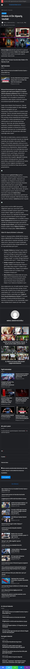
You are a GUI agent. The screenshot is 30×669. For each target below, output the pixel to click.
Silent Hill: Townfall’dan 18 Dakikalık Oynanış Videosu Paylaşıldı (22, 399)
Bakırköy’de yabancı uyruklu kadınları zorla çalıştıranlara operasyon (14, 595)
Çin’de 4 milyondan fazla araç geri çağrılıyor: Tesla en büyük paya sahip (6, 400)
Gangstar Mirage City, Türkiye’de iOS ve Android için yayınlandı (7, 383)
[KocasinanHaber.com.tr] (15, 5)
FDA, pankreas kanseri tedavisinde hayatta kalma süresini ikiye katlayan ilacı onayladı (14, 567)
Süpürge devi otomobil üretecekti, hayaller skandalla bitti (19, 580)
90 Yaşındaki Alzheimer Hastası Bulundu (17, 557)
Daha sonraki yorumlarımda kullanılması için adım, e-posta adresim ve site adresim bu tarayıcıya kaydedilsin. (14, 470)
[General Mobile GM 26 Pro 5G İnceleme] (7, 410)
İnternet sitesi (4, 462)
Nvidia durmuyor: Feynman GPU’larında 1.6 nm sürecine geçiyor (22, 417)
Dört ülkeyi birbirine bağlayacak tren (12, 590)
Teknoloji (10, 10)
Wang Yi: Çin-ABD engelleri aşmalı (11, 541)
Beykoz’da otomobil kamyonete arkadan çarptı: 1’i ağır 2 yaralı (19, 535)
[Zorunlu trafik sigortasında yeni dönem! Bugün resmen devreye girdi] (6, 512)
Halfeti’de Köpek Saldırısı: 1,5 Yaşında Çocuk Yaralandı (19, 503)
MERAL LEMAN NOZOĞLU (9, 22)
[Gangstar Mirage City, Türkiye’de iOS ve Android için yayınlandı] (7, 377)
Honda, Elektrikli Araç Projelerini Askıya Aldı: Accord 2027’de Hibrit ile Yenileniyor (20, 80)
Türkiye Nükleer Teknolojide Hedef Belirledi (19, 550)
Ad (2, 451)
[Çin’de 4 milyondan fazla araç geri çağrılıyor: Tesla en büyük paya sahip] (7, 392)
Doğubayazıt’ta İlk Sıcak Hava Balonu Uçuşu (14, 498)
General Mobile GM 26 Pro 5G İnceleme (7, 416)
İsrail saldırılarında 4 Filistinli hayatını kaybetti (15, 563)
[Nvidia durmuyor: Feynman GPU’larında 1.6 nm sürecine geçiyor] (22, 410)
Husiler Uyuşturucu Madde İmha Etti (12, 545)
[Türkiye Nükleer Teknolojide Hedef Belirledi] (6, 551)
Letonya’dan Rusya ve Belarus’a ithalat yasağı (15, 586)
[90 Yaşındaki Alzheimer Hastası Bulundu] (6, 558)
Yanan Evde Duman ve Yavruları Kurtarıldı (13, 494)
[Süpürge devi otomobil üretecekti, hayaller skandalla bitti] (6, 581)
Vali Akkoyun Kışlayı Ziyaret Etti (11, 1)
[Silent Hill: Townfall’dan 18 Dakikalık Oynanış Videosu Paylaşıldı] (22, 392)
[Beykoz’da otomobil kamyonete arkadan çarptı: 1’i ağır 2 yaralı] (6, 536)
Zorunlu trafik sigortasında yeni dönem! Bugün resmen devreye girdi (19, 511)
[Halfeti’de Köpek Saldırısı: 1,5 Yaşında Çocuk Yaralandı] (6, 505)
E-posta (3, 456)
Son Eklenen (15, 484)
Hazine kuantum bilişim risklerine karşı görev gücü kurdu (22, 375)
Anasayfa (5, 10)
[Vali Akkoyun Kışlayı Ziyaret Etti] (6, 519)
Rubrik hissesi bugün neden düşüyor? (12, 524)
